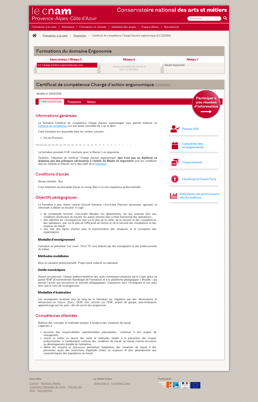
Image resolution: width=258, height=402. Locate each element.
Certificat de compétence (52, 125)
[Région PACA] (165, 387)
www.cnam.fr (101, 383)
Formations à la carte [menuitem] (44, 26)
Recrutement (44, 390)
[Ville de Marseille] (176, 387)
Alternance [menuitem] (68, 26)
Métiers (91, 101)
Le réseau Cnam (120, 383)
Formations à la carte (55, 35)
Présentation (51, 101)
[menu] (105, 27)
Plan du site (75, 386)
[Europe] (195, 387)
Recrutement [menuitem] (171, 26)
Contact (34, 383)
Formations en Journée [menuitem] (92, 26)
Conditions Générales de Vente (48, 386)
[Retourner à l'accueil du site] (34, 35)
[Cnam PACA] (64, 21)
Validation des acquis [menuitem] (123, 26)
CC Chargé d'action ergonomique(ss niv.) (60, 65)
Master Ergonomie (175, 65)
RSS (32, 390)
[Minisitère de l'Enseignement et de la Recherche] (185, 387)
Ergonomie (80, 35)
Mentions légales (51, 383)
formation (100, 163)
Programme (74, 101)
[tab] (51, 102)
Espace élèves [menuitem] (150, 26)
